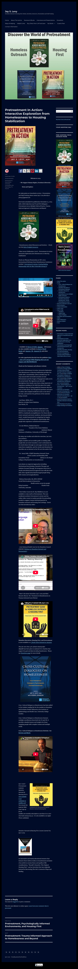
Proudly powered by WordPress (18, 957)
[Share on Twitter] (24, 171)
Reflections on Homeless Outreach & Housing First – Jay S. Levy (64, 391)
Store (58, 323)
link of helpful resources (31, 247)
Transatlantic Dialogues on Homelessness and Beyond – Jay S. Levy (64, 377)
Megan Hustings (61, 405)
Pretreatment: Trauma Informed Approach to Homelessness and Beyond (65, 335)
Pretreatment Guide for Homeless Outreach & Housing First (64, 400)
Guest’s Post (61, 23)
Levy (6, 174)
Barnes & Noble (32, 347)
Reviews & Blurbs (29, 20)
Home (7, 20)
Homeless (7, 183)
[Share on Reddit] (28, 171)
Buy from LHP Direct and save (64, 303)
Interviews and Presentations (46, 20)
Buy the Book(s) (61, 305)
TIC (12, 187)
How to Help (60, 310)
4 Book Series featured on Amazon (41, 642)
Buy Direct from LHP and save (36, 23)
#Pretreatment (8, 180)
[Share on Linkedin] (36, 171)
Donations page (25, 653)
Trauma (7, 188)
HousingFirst (8, 185)
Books (58, 283)
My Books (50, 23)
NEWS (58, 318)
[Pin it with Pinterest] (32, 171)
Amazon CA (37, 351)
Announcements (9, 178)
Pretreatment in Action (64, 302)
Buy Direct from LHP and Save (63, 119)
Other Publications (61, 319)
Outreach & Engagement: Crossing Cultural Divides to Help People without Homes (64, 354)
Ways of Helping (10, 23)
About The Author (16, 20)
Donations (60, 20)
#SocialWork (8, 182)
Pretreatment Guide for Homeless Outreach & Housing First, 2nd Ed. (64, 299)
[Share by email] (40, 171)
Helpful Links (21, 23)
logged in (15, 901)
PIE (13, 185)
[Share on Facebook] (20, 171)
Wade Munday (60, 404)
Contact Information (11, 26)
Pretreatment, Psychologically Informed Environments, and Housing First (64, 346)
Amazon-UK (29, 351)
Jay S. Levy (11, 11)
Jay (58, 399)
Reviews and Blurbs (24, 733)
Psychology (8, 187)
